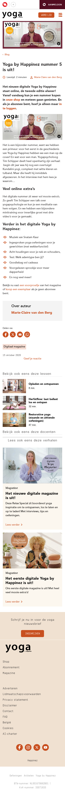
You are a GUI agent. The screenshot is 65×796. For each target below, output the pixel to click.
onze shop (13, 99)
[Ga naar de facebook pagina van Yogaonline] (19, 747)
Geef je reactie (32, 358)
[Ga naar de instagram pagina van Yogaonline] (28, 747)
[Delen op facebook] (5, 334)
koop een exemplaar (18, 289)
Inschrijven (32, 633)
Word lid (46, 14)
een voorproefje (29, 285)
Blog (7, 54)
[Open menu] (59, 15)
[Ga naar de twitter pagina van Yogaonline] (37, 747)
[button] (52, 4)
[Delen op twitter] (13, 334)
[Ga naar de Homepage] (12, 15)
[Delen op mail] (20, 334)
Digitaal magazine (14, 346)
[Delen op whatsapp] (27, 334)
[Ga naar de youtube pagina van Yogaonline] (45, 747)
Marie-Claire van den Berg (48, 77)
